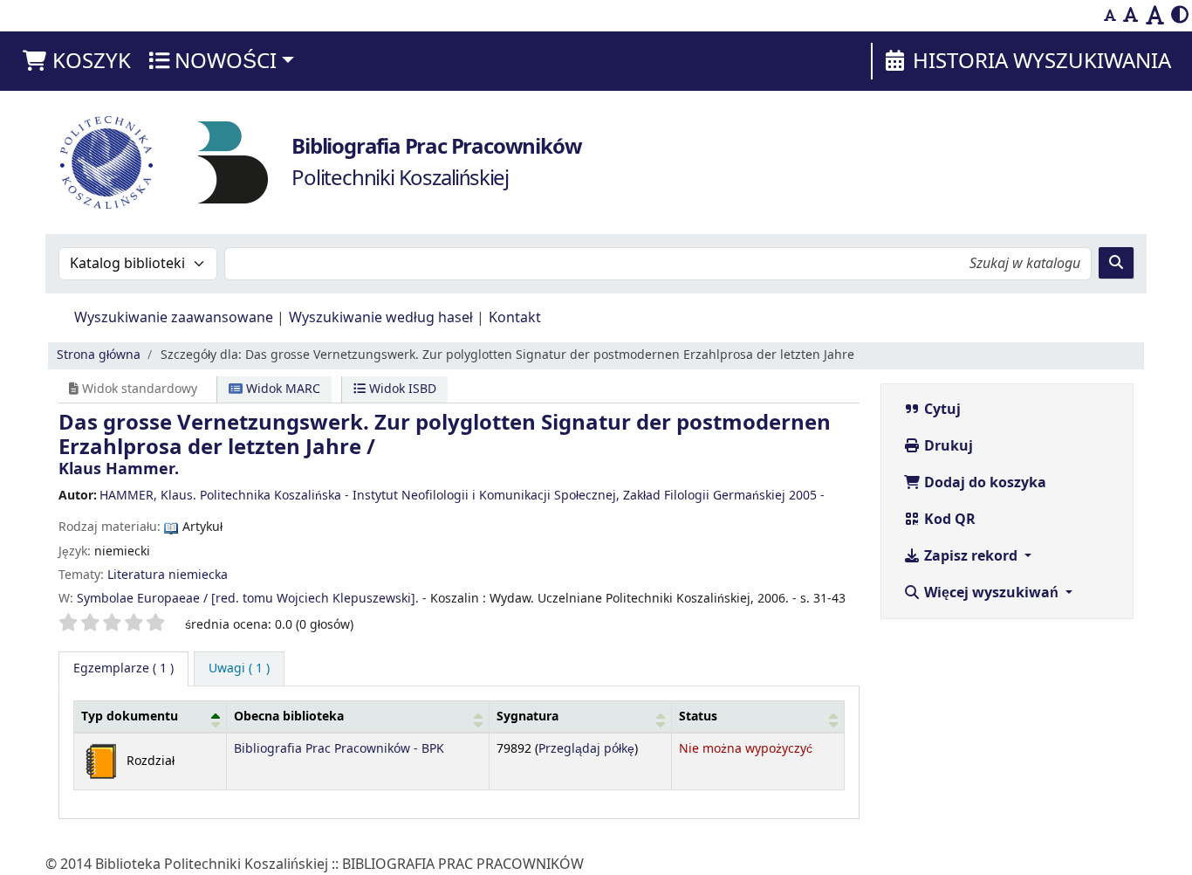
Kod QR (948, 519)
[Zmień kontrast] (1180, 16)
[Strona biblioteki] (233, 161)
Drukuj (947, 446)
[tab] (239, 668)
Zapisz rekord (971, 556)
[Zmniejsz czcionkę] (1110, 15)
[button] (76, 61)
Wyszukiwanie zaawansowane (173, 317)
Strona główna (98, 355)
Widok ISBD (401, 389)
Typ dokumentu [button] (129, 716)
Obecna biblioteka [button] (289, 716)
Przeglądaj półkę (586, 749)
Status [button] (698, 716)
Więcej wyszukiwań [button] (991, 592)
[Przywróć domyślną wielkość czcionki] (1131, 16)
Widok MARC (281, 389)
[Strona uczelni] (106, 162)
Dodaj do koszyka (983, 482)
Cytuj (941, 409)
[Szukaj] (1116, 263)
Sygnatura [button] (527, 716)
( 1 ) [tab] (123, 668)
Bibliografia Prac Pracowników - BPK (339, 749)
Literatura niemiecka (167, 575)
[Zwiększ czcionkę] (1155, 15)
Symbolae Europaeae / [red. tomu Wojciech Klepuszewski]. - (252, 598)
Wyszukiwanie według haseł (381, 317)
